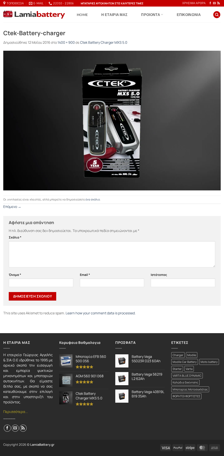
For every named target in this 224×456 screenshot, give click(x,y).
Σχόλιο (15, 237)
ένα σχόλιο (93, 199)
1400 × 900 (66, 42)
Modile (191, 355)
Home (82, 14)
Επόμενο (12, 206)
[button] (216, 14)
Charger (178, 355)
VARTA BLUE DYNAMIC (187, 376)
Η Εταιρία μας (114, 14)
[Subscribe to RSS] (218, 3)
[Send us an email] (214, 3)
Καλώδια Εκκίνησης (185, 382)
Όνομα (15, 275)
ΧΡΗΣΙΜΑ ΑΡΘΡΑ (194, 3)
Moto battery (209, 362)
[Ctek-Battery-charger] (112, 120)
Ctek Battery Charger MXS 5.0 (103, 42)
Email (85, 275)
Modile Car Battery (185, 362)
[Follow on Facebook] (210, 3)
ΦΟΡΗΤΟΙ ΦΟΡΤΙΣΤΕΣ (186, 396)
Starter (177, 369)
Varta (189, 369)
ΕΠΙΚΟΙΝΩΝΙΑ (189, 14)
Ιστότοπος (159, 275)
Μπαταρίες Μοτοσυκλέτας (190, 389)
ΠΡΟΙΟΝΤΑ (150, 14)
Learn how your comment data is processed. (101, 313)
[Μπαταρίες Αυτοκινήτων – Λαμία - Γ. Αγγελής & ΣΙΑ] (34, 14)
